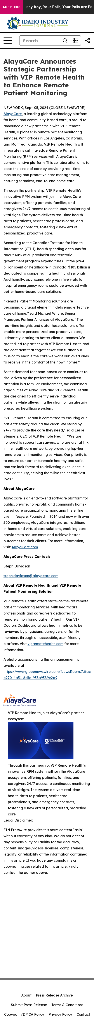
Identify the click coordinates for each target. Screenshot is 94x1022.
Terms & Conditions (67, 1005)
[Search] (65, 41)
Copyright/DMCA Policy (24, 1014)
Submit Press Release (29, 1005)
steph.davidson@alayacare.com (30, 576)
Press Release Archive (54, 995)
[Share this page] (87, 40)
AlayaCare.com (25, 547)
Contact (83, 1014)
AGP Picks (11, 7)
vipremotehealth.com (45, 644)
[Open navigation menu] (7, 40)
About (26, 995)
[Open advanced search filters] (75, 41)
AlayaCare (12, 114)
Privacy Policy (60, 1014)
